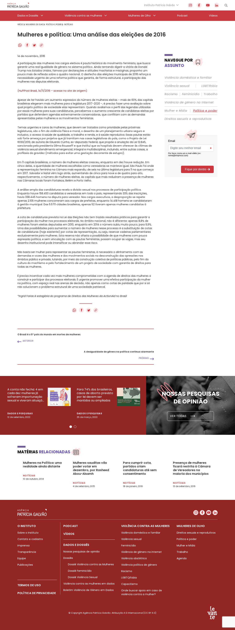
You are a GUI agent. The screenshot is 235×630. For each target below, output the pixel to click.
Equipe (21, 558)
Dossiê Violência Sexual (82, 577)
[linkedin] (216, 5)
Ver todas (178, 416)
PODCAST (70, 526)
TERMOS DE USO (29, 585)
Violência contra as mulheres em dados (89, 583)
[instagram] (190, 5)
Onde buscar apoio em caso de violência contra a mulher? (141, 592)
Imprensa (23, 545)
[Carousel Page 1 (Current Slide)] (70, 426)
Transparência (26, 552)
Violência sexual (176, 86)
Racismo (171, 94)
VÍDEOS (68, 534)
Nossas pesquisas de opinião (81, 551)
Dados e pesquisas (20, 413)
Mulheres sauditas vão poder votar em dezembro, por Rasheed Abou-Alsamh (91, 468)
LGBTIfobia (209, 86)
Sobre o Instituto (28, 533)
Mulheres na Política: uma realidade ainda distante (42, 464)
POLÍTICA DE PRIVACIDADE (36, 593)
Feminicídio (190, 94)
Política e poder (205, 110)
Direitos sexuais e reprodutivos (188, 119)
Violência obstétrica (134, 558)
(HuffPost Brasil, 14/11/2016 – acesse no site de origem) (52, 91)
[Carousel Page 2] (75, 426)
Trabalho (210, 94)
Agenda (182, 558)
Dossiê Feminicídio (80, 571)
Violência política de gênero (139, 565)
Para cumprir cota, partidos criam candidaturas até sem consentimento (140, 468)
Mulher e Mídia (175, 110)
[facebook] (199, 5)
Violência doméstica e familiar (188, 77)
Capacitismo (129, 584)
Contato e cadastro (30, 539)
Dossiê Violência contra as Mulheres (91, 564)
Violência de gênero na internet (189, 102)
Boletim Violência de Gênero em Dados (88, 590)
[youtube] (207, 5)
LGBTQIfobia (129, 577)
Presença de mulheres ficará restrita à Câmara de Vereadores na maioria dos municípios (191, 468)
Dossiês (68, 558)
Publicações (25, 565)
